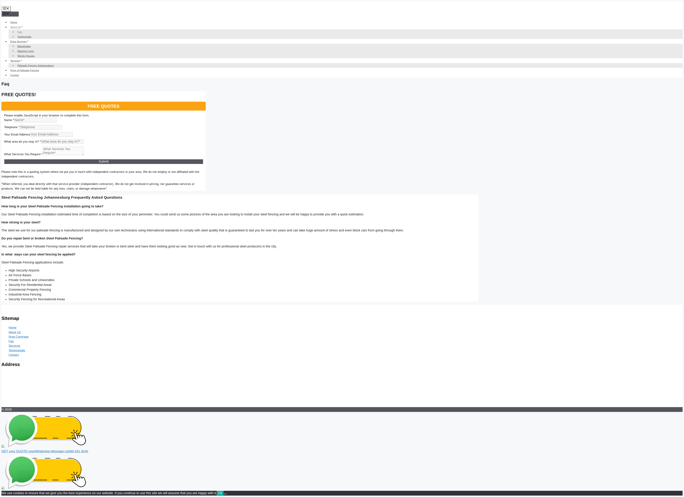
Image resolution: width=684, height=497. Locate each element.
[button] (342, 449)
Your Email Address (17, 134)
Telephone (12, 127)
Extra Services (18, 41)
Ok (220, 493)
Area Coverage (18, 336)
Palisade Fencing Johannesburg (35, 65)
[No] (225, 494)
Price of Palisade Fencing (24, 70)
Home (13, 22)
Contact (14, 75)
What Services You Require (23, 154)
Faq (19, 31)
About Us (15, 27)
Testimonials (24, 36)
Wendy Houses (26, 55)
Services (15, 60)
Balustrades (24, 46)
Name (9, 120)
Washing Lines (25, 51)
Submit (104, 161)
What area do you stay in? (22, 141)
